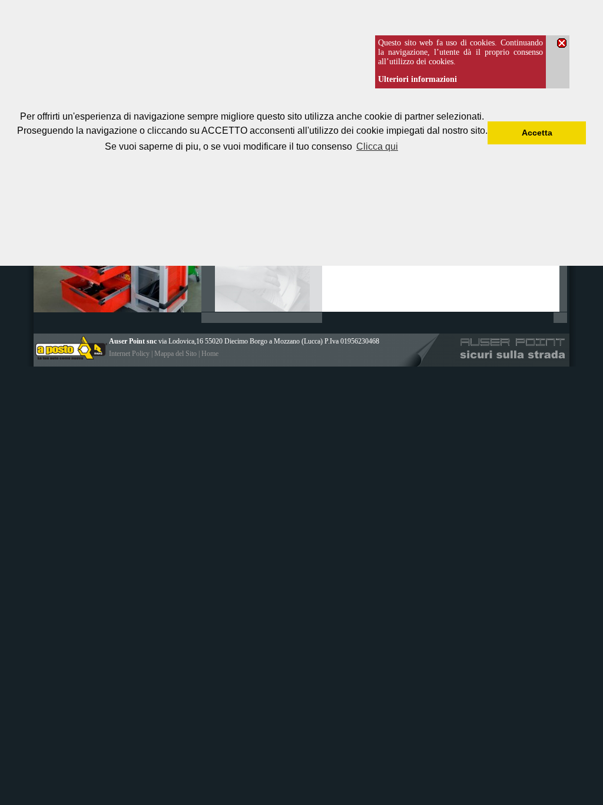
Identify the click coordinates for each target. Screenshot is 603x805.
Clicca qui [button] (377, 146)
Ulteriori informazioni (417, 79)
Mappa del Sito (175, 353)
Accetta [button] (537, 132)
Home (209, 353)
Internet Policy (129, 353)
